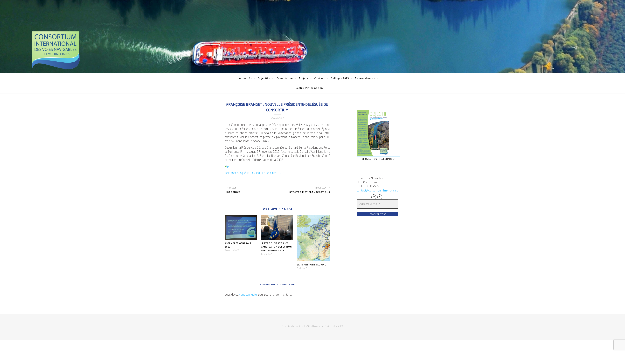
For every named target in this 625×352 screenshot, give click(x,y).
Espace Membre (365, 78)
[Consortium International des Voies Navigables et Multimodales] (55, 50)
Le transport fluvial (311, 265)
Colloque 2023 (340, 78)
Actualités (245, 78)
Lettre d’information (309, 87)
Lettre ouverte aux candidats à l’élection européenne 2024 (276, 247)
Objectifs (264, 78)
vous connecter (248, 294)
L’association (284, 78)
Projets (303, 78)
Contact (319, 78)
